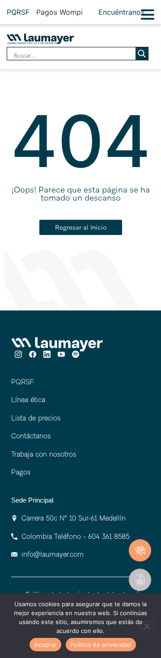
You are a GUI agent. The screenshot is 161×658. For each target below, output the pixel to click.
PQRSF (18, 12)
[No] (146, 625)
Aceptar (45, 644)
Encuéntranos (121, 12)
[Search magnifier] (142, 53)
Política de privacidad (100, 644)
